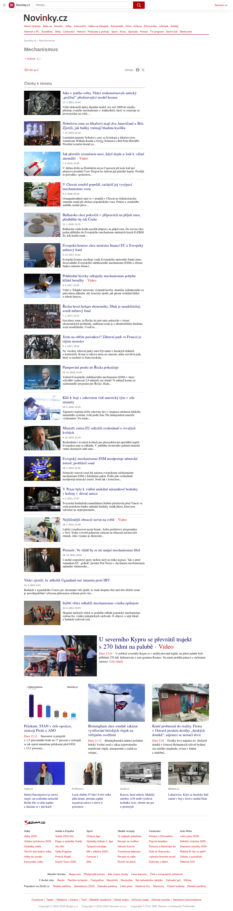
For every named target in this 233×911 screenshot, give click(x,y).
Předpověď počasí (94, 874)
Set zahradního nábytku (149, 880)
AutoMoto (47, 31)
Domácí (58, 26)
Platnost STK (187, 861)
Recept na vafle (127, 856)
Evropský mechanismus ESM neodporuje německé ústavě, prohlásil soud (100, 460)
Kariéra (74, 899)
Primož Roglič (63, 856)
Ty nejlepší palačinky (129, 836)
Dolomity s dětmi (158, 861)
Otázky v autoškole (191, 856)
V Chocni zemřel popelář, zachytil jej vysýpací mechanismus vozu (97, 186)
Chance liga (93, 836)
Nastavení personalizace (187, 899)
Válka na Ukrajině (98, 26)
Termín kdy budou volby (38, 851)
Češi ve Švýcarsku (159, 851)
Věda (58, 31)
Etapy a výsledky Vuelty (68, 841)
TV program (157, 31)
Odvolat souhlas (161, 899)
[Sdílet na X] (143, 70)
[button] (42, 103)
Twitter (50, 899)
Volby (68, 26)
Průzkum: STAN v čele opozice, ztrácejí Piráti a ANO (48, 728)
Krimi (128, 26)
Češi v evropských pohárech (166, 874)
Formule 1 (92, 856)
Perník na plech (127, 861)
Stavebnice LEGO (84, 886)
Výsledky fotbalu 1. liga (99, 841)
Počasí (144, 31)
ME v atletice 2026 (97, 851)
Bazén (61, 880)
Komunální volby (33, 861)
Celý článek (116, 661)
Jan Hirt (59, 846)
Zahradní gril (173, 880)
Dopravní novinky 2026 (193, 846)
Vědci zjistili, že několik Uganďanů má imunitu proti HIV (67, 580)
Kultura (138, 26)
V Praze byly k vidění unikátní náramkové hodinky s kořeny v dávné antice (100, 491)
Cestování (69, 31)
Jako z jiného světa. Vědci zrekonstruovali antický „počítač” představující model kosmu (100, 95)
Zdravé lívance (126, 846)
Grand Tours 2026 (65, 861)
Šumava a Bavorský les (162, 846)
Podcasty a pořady (98, 31)
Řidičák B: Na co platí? (193, 851)
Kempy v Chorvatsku (161, 836)
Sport (114, 31)
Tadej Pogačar (63, 851)
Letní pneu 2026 (189, 836)
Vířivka (187, 880)
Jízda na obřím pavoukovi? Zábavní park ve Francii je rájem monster (102, 339)
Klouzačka (127, 880)
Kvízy (123, 31)
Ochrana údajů (140, 899)
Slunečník (112, 880)
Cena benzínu (139, 874)
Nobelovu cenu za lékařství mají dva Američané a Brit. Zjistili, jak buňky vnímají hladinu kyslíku (103, 125)
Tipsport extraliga (96, 846)
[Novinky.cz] (46, 19)
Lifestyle (163, 26)
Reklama (62, 899)
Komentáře (117, 26)
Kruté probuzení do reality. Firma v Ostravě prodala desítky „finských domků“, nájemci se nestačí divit (178, 730)
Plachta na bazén (78, 880)
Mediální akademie (100, 899)
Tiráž (84, 899)
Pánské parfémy (196, 886)
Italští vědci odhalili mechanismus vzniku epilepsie (101, 602)
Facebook (37, 899)
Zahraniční (80, 26)
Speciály (133, 31)
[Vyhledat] (139, 5)
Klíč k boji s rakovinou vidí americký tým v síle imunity (99, 399)
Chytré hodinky (175, 886)
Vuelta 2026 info (64, 836)
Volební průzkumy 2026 (37, 841)
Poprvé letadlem (158, 841)
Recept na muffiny (128, 841)
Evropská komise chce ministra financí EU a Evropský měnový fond (103, 247)
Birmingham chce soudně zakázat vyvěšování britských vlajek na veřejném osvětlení (113, 730)
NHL (89, 861)
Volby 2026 (30, 836)
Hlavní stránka (32, 26)
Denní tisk (171, 31)
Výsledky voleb (32, 846)
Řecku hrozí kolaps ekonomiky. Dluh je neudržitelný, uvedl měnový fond (102, 308)
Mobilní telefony (62, 886)
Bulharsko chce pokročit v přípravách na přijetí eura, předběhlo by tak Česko (102, 217)
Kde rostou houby (118, 874)
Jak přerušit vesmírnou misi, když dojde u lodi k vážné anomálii (103, 156)
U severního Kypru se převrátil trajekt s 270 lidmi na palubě (145, 642)
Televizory (158, 886)
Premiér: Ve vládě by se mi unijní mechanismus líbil (101, 550)
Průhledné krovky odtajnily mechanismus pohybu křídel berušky (99, 278)
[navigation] (4, 5)
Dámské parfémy (107, 886)
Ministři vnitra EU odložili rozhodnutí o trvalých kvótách (99, 430)
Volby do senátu (33, 856)
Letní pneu (126, 886)
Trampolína (97, 880)
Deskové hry (142, 886)
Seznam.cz (221, 5)
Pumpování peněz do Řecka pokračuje (91, 367)
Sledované (186, 31)
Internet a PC (31, 31)
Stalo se (47, 26)
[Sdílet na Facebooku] (137, 70)
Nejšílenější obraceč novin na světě (88, 519)
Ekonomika (150, 26)
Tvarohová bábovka (129, 851)
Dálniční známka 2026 (193, 841)
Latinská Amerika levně (162, 856)
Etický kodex (121, 899)
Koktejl (174, 26)
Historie (81, 31)
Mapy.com (75, 874)
